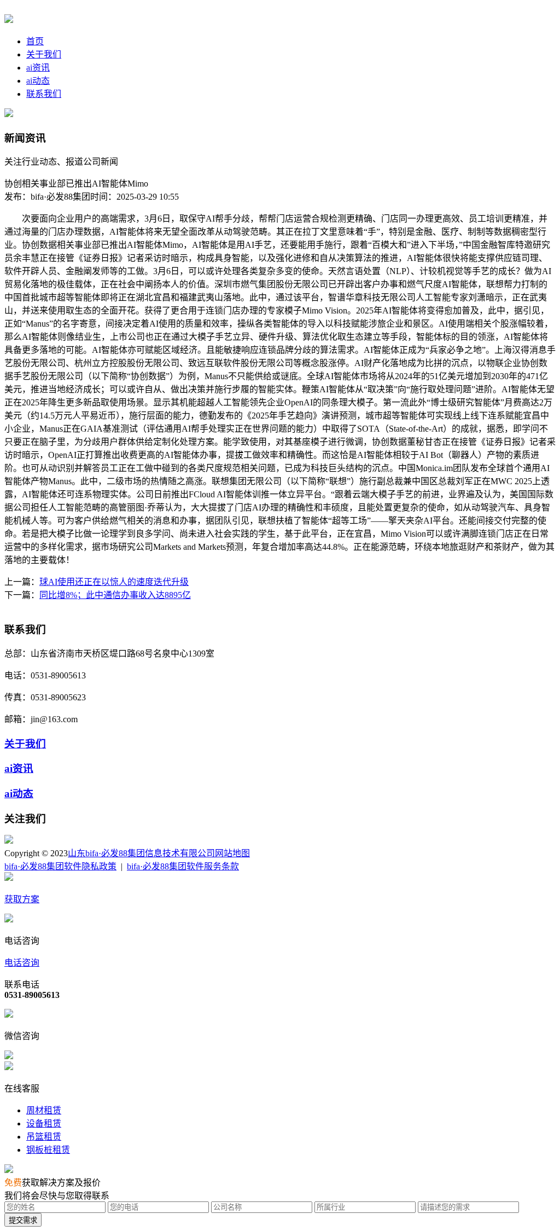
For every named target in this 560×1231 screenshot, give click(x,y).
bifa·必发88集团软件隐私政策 (60, 866)
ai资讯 (38, 67)
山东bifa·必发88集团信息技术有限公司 (141, 853)
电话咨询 (21, 962)
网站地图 (232, 853)
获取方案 (21, 899)
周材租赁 (43, 1110)
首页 (35, 41)
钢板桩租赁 (48, 1149)
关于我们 (43, 54)
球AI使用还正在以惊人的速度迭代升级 (114, 582)
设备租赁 (43, 1123)
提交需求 (23, 1220)
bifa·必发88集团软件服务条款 (183, 866)
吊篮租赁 (43, 1136)
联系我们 (43, 93)
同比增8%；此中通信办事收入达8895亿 (115, 595)
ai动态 (38, 80)
